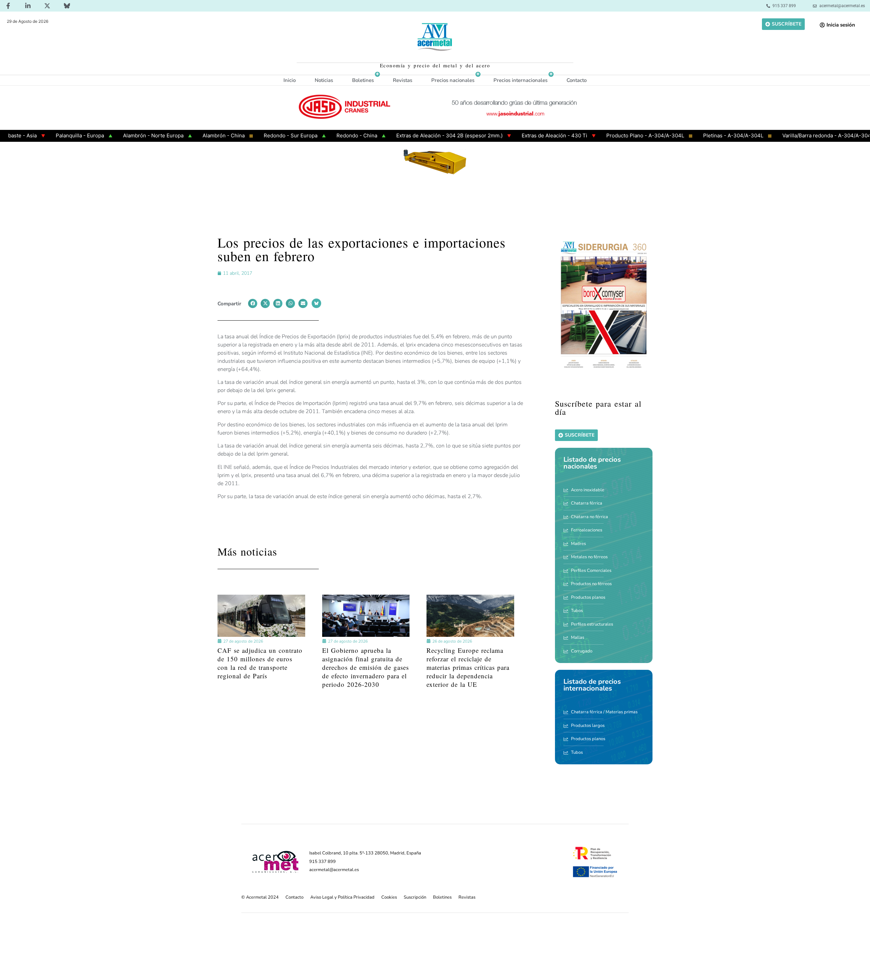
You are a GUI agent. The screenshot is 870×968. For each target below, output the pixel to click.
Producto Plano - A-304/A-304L (616, 135)
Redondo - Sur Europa (261, 135)
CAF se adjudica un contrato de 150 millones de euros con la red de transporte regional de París (260, 663)
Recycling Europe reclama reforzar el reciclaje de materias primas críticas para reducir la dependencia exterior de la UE (468, 667)
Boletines (363, 80)
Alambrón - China (194, 135)
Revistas (402, 80)
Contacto (577, 80)
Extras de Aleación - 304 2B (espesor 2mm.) (420, 135)
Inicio (289, 80)
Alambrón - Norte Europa (124, 135)
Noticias (324, 80)
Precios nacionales (452, 80)
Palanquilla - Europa (50, 135)
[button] (252, 303)
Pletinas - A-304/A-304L (704, 135)
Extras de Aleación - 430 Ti (525, 135)
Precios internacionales (520, 80)
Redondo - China (328, 135)
